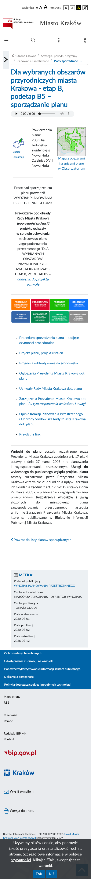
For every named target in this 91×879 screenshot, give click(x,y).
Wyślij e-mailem (21, 791)
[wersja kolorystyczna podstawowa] (66, 8)
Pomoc (8, 721)
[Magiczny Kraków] (45, 775)
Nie (51, 874)
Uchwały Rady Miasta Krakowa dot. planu (50, 388)
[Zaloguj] (86, 41)
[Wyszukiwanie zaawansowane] (33, 40)
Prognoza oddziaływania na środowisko (48, 363)
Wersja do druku (21, 810)
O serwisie (10, 715)
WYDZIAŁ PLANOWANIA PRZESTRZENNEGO (44, 585)
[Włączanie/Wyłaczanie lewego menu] (6, 60)
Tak (39, 874)
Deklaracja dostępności (19, 676)
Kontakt (9, 739)
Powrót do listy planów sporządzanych (42, 540)
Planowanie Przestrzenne (33, 61)
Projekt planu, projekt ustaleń (41, 353)
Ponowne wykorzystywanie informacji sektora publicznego (42, 669)
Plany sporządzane (66, 61)
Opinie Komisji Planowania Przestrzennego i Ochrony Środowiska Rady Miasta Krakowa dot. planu (52, 419)
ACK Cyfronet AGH (25, 838)
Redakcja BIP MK (15, 733)
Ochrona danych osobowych (22, 653)
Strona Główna (26, 56)
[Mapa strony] (59, 41)
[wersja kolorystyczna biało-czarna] (72, 8)
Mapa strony (12, 696)
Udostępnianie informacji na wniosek (28, 661)
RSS (6, 702)
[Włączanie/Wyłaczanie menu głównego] (6, 41)
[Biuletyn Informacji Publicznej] (45, 755)
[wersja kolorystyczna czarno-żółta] (78, 8)
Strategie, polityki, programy (59, 56)
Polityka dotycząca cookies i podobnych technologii (37, 684)
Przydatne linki (30, 434)
